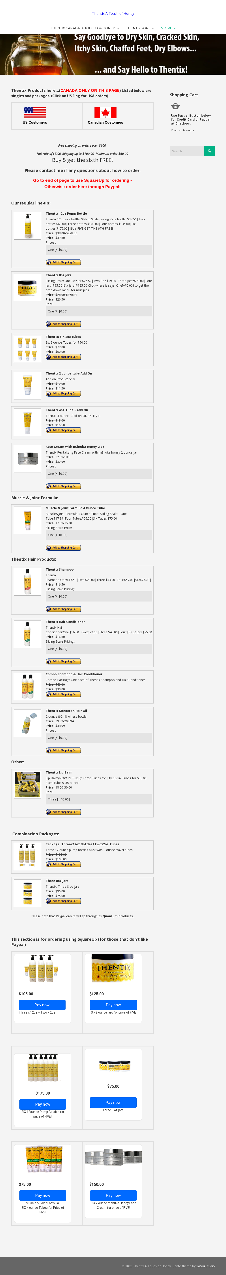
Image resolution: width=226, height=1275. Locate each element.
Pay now (42, 1005)
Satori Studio (205, 1266)
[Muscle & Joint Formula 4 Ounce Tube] (27, 534)
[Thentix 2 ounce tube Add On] (27, 399)
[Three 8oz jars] (27, 906)
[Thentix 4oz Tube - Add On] (27, 436)
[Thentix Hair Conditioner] (27, 647)
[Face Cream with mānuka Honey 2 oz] (27, 472)
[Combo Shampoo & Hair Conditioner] (27, 700)
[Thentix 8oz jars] (27, 301)
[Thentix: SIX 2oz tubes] (27, 362)
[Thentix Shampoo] (27, 595)
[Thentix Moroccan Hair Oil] (27, 736)
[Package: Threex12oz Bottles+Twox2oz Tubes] (27, 870)
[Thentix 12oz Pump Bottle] (27, 239)
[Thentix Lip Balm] (27, 798)
